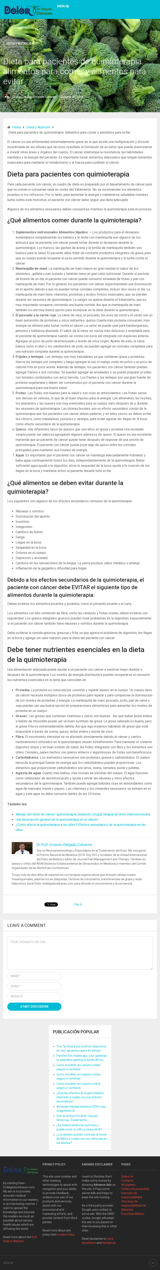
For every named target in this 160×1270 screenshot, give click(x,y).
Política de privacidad (135, 1189)
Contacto (127, 1180)
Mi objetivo (128, 1184)
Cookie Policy (66, 1234)
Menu (61, 6)
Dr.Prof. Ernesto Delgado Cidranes (34, 97)
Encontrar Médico (132, 1213)
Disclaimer (109, 1242)
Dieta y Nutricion (20, 43)
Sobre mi (127, 1176)
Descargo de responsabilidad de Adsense (133, 1205)
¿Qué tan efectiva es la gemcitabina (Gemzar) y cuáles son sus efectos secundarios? (80, 1097)
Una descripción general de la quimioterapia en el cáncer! (57, 819)
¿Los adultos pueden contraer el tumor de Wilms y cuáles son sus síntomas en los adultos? (81, 1138)
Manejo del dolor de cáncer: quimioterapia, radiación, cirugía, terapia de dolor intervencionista (83, 814)
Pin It (78, 905)
